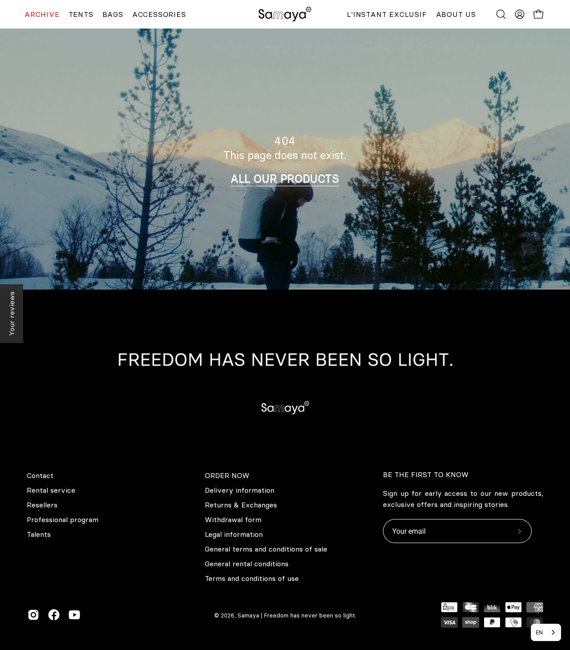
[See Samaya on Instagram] (33, 614)
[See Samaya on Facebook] (54, 614)
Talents (39, 534)
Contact (40, 475)
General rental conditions (247, 563)
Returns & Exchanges (241, 504)
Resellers (42, 504)
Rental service (51, 490)
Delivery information (239, 490)
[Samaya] (285, 14)
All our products (285, 178)
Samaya (248, 615)
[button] (501, 14)
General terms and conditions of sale (266, 548)
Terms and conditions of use (252, 578)
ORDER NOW (227, 475)
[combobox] (546, 632)
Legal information (234, 534)
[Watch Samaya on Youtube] (74, 614)
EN (539, 632)
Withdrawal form (233, 519)
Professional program (62, 519)
